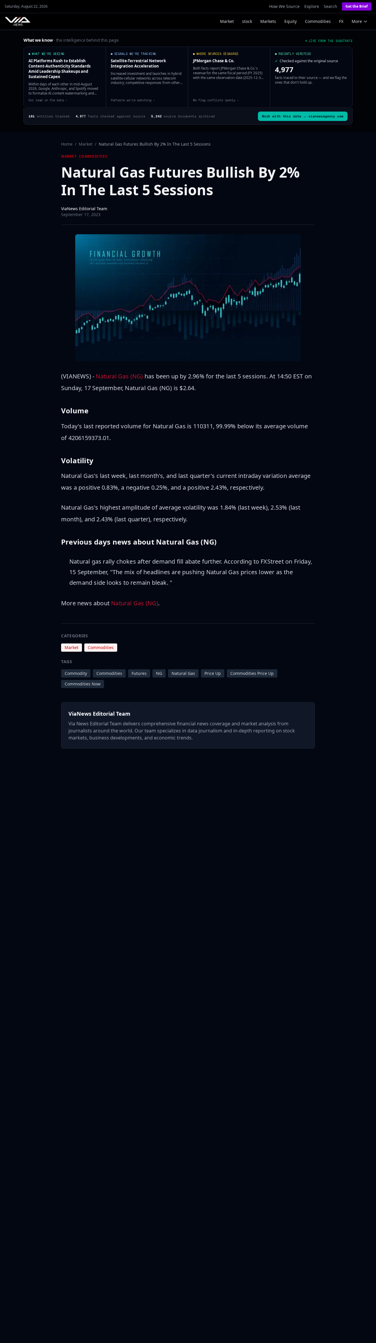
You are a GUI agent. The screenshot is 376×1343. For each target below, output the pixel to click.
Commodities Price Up (252, 673)
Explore (311, 6)
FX (341, 21)
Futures (139, 673)
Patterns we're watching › (133, 100)
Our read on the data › (47, 100)
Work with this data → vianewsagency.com (302, 116)
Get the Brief (356, 6)
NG (159, 673)
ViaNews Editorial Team (84, 208)
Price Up (212, 673)
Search (330, 6)
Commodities (318, 21)
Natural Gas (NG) (119, 376)
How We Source (284, 6)
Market (227, 21)
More (357, 21)
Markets (268, 21)
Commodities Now (82, 684)
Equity (290, 21)
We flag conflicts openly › (216, 100)
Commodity (76, 673)
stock (247, 21)
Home (67, 144)
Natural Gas (183, 673)
